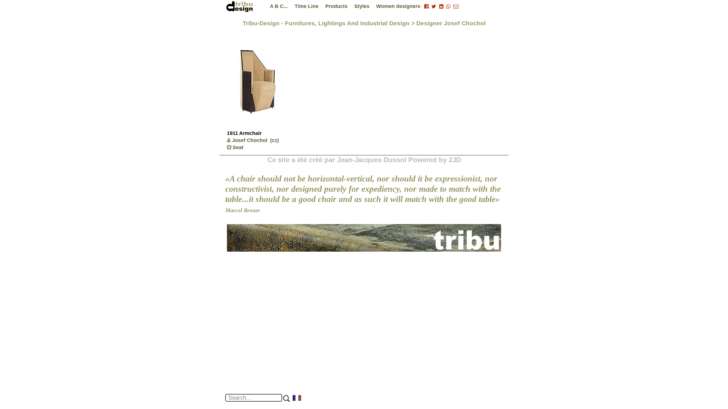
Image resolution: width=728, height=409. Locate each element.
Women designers (398, 6)
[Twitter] (433, 6)
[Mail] (455, 6)
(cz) (274, 140)
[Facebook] (426, 6)
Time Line (306, 6)
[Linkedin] (441, 6)
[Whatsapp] (448, 6)
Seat (237, 147)
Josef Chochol (249, 140)
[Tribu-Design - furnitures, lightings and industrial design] (240, 6)
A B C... (279, 6)
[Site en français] (297, 398)
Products (336, 6)
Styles (361, 6)
